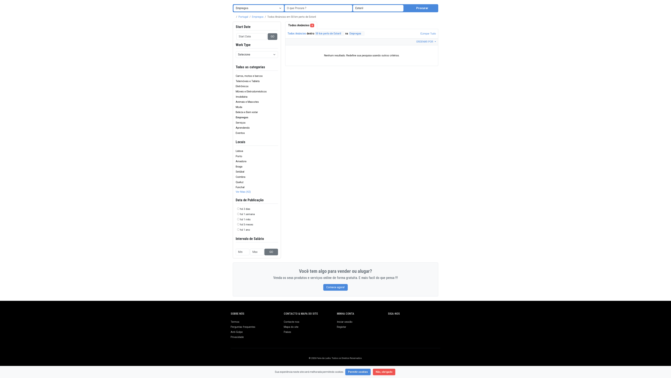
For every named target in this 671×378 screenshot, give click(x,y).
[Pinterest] (410, 323)
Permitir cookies (358, 371)
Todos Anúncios (300, 25)
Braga (239, 166)
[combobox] (378, 8)
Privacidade (237, 337)
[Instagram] (400, 323)
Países (287, 332)
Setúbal (240, 171)
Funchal (240, 187)
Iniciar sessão (344, 321)
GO (272, 36)
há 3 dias (245, 209)
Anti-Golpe (237, 332)
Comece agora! (335, 287)
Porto (239, 156)
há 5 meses (246, 224)
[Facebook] (390, 323)
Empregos (258, 16)
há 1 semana (247, 214)
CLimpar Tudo (428, 33)
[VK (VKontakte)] (430, 323)
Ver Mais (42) (243, 191)
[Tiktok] (415, 323)
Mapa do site (291, 327)
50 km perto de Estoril (329, 33)
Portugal (243, 16)
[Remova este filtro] (276, 67)
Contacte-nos (291, 321)
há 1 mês (245, 219)
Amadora (241, 161)
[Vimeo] (425, 323)
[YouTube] (420, 323)
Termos (235, 321)
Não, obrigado (384, 371)
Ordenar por (425, 41)
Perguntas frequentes (243, 327)
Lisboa (239, 151)
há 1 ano (245, 229)
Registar (341, 327)
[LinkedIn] (405, 323)
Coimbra (240, 177)
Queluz (240, 182)
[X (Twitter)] (395, 323)
